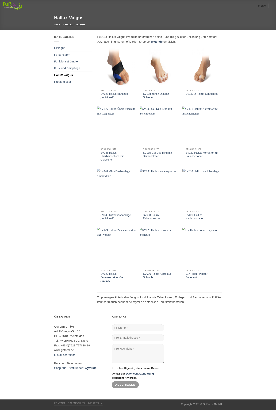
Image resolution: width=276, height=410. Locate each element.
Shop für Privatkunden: (75, 368)
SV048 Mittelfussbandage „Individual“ (115, 217)
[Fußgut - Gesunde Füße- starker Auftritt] (22, 6)
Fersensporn (62, 54)
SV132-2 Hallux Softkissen (202, 93)
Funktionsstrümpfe (66, 61)
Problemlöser (62, 81)
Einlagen (59, 48)
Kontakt (59, 403)
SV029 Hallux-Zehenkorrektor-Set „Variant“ (112, 277)
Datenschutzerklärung (140, 373)
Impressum (95, 403)
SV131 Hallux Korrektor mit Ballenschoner (202, 154)
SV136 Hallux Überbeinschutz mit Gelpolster (112, 156)
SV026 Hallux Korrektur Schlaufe (157, 275)
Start (58, 24)
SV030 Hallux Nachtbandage (194, 217)
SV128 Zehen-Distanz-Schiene (156, 95)
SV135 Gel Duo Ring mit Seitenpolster (157, 154)
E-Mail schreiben (65, 354)
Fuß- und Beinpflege (67, 68)
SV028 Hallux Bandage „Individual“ (114, 95)
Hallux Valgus (63, 75)
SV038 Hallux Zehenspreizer (151, 217)
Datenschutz (77, 403)
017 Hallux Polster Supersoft (196, 275)
